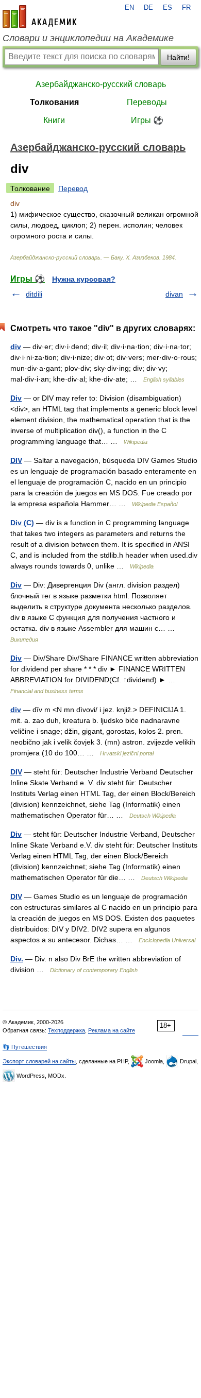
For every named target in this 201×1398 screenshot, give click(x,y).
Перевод (73, 188)
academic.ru (40, 16)
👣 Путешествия (25, 1047)
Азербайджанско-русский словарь (101, 84)
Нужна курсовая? (83, 279)
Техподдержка (66, 1030)
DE (148, 7)
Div (16, 398)
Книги (54, 120)
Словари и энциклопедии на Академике (88, 38)
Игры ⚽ (147, 120)
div (15, 346)
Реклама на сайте (111, 1030)
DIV (16, 460)
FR (186, 7)
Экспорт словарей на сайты (39, 1061)
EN (129, 7)
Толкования (54, 102)
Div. (16, 959)
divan (174, 294)
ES (167, 7)
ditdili (34, 294)
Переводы (147, 102)
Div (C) (22, 523)
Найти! (178, 57)
